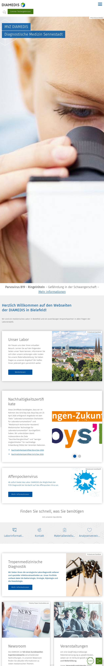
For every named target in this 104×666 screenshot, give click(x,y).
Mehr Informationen (52, 292)
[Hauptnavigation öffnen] (100, 4)
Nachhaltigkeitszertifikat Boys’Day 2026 (27, 450)
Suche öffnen (4, 12)
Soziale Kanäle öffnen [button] (99, 661)
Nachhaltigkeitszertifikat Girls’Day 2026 (27, 454)
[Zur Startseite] (18, 5)
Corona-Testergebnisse (20, 11)
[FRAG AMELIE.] (90, 660)
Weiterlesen (20, 372)
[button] (72, 375)
